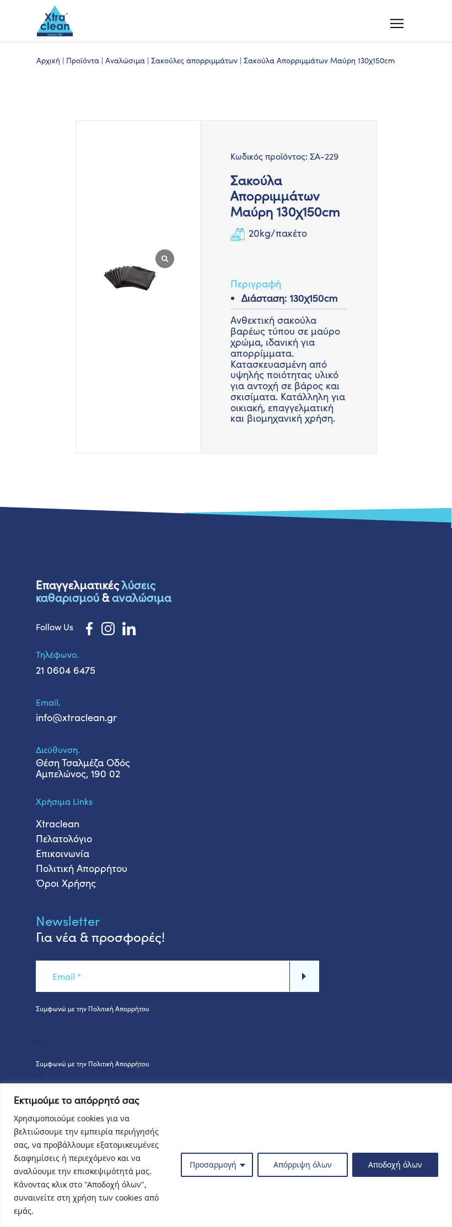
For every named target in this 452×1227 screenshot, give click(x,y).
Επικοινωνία (62, 853)
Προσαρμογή (213, 1164)
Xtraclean (57, 823)
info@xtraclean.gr (76, 717)
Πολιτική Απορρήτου (81, 868)
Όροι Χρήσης (66, 883)
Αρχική (48, 60)
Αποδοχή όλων (395, 1164)
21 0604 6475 (65, 670)
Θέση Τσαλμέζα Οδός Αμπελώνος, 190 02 (83, 768)
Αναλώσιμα (125, 60)
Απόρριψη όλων (302, 1164)
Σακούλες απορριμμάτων (194, 60)
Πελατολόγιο (64, 838)
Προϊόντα (82, 60)
